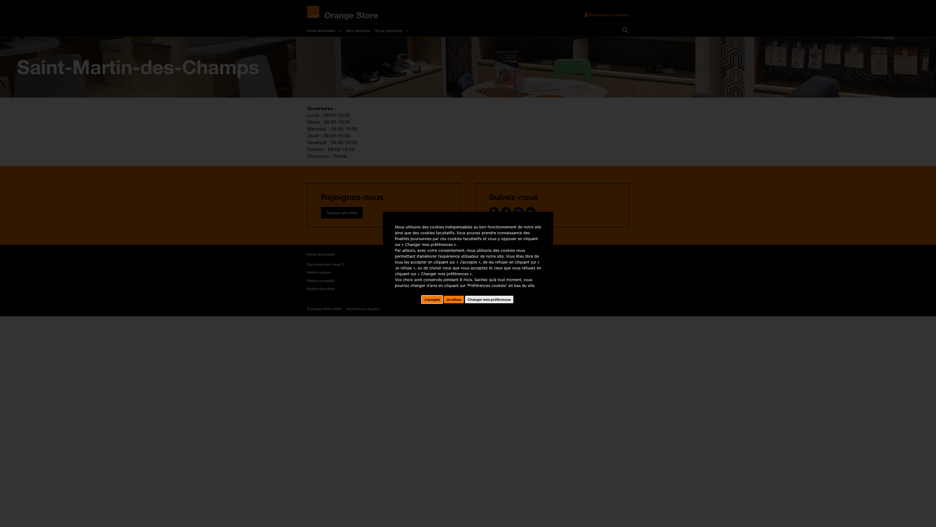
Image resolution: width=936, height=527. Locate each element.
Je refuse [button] (453, 299)
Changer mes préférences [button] (489, 299)
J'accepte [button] (432, 299)
